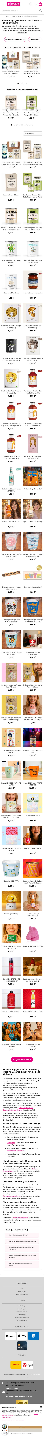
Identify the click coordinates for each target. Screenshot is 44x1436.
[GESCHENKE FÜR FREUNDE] (13, 4)
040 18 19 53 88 (12, 1388)
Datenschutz (22, 1291)
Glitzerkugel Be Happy (11, 914)
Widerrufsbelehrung (22, 1294)
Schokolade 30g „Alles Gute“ (33, 587)
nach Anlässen (16, 16)
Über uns (30, 4)
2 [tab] (20, 83)
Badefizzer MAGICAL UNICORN (33, 946)
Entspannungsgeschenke (12, 1196)
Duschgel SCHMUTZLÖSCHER (11, 1012)
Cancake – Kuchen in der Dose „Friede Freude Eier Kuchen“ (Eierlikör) (32, 883)
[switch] (5, 1433)
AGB (22, 1288)
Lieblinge (35, 4)
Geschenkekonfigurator (20, 1218)
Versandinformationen (22, 1312)
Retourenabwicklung (34, 1374)
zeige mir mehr (22, 33)
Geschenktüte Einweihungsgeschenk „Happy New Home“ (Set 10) (11, 73)
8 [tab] (29, 125)
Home (7, 16)
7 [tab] (27, 125)
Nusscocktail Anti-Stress (11, 293)
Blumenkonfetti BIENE (33, 815)
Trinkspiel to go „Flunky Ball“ (33, 489)
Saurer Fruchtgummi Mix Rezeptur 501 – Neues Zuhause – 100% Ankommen (11, 115)
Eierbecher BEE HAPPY (11, 881)
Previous (7, 68)
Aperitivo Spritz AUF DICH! (32, 848)
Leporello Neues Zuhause (11, 195)
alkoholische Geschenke (15, 1151)
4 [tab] (26, 83)
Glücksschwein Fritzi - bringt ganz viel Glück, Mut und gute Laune (32, 719)
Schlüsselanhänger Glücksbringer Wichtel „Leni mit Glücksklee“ (32, 981)
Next (37, 68)
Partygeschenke (35, 39)
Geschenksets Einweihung (15, 39)
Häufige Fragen (22, 1306)
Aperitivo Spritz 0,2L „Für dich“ (11, 521)
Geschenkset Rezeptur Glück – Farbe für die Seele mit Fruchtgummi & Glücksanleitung (33, 197)
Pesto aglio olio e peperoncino (32, 293)
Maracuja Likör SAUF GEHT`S (32, 1012)
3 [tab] (23, 83)
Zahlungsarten (22, 1314)
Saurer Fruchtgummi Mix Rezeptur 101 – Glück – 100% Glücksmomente (31, 115)
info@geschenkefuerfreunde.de (19, 1396)
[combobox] (22, 10)
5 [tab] (22, 125)
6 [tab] (24, 125)
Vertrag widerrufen (22, 1320)
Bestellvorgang (22, 1309)
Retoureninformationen (22, 1317)
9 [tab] (32, 125)
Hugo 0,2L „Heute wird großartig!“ (33, 521)
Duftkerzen (11, 1143)
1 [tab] (18, 83)
